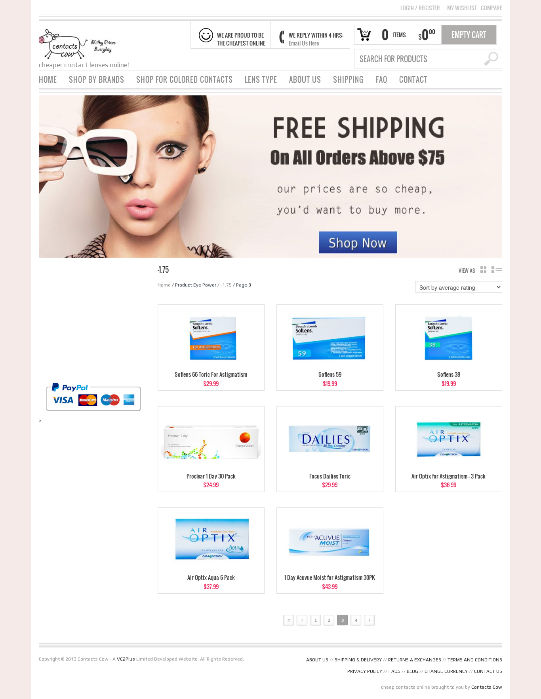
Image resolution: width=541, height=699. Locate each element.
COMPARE (491, 8)
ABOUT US (305, 79)
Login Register (420, 8)
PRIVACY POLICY (364, 671)
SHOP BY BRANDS (96, 79)
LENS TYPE (261, 79)
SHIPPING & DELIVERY (358, 660)
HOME (48, 79)
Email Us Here (304, 43)
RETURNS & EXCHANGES (414, 660)
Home (164, 285)
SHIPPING (348, 79)
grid (483, 269)
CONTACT (413, 79)
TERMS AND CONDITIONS (475, 660)
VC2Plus (126, 659)
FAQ (381, 79)
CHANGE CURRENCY (446, 671)
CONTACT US (488, 671)
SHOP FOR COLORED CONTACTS (184, 79)
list (496, 269)
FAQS (394, 671)
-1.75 (226, 285)
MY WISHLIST (462, 8)
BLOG (412, 671)
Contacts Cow (486, 687)
